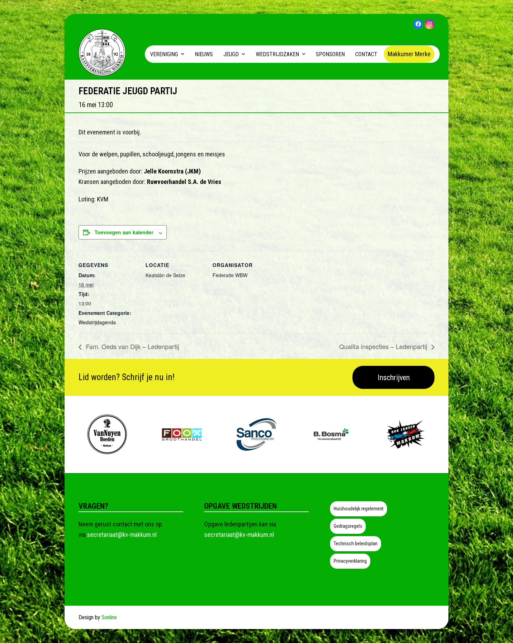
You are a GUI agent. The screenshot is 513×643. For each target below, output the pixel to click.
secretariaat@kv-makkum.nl (122, 534)
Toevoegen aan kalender (124, 232)
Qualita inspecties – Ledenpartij (384, 346)
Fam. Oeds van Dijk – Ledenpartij (131, 346)
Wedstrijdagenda (97, 322)
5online (109, 617)
